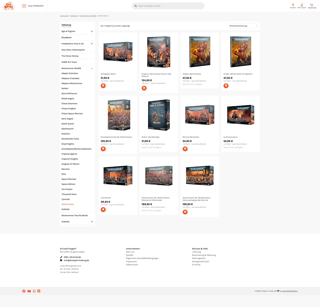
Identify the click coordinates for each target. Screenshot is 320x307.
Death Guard (68, 123)
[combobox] (243, 25)
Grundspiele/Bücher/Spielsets (76, 149)
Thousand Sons (69, 194)
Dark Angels (67, 118)
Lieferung (196, 252)
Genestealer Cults (70, 138)
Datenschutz (132, 264)
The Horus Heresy (70, 56)
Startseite (64, 16)
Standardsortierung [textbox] (238, 26)
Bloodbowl (67, 37)
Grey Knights (68, 144)
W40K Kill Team (69, 62)
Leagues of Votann (70, 164)
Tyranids (66, 199)
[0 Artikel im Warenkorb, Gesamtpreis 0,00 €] (312, 6)
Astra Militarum (69, 93)
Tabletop (74, 16)
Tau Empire (67, 189)
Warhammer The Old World (75, 215)
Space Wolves (68, 184)
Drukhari (66, 133)
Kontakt (129, 255)
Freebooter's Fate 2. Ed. (73, 43)
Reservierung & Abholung (204, 255)
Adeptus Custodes (70, 78)
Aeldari (65, 88)
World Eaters (68, 204)
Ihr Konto (196, 264)
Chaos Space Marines (72, 113)
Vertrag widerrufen (200, 261)
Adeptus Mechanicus (72, 83)
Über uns (130, 252)
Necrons (66, 169)
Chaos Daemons (69, 103)
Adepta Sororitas (70, 73)
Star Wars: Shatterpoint (73, 49)
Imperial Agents (69, 154)
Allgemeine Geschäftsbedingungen (142, 258)
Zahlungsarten (199, 258)
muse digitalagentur (290, 291)
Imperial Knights (70, 159)
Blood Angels (68, 98)
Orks (64, 174)
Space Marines (69, 179)
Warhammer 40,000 (87, 16)
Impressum (131, 261)
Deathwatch (68, 128)
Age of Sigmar (68, 31)
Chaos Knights (69, 108)
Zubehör (66, 209)
